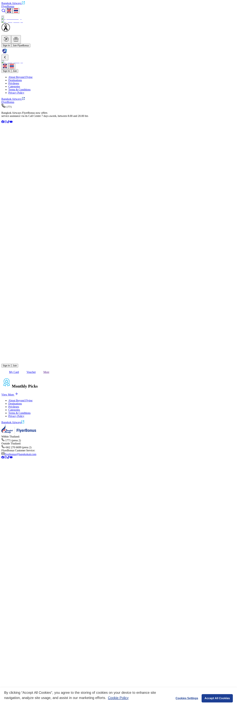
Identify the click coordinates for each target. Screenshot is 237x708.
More (46, 372)
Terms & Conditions (19, 89)
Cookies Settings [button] (187, 698)
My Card (14, 372)
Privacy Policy (16, 92)
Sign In (6, 45)
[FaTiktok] (8, 122)
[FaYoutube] (11, 122)
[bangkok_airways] (118, 356)
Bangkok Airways (11, 3)
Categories (14, 86)
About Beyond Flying (20, 77)
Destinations (15, 80)
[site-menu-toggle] (2, 16)
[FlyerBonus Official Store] (4, 53)
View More (7, 394)
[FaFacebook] (2, 122)
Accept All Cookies (217, 698)
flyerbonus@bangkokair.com (20, 454)
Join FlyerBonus (21, 45)
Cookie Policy (118, 698)
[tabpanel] (118, 394)
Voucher (31, 372)
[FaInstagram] (5, 122)
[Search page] (3, 11)
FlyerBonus (7, 102)
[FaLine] (3, 362)
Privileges (13, 83)
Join (15, 71)
